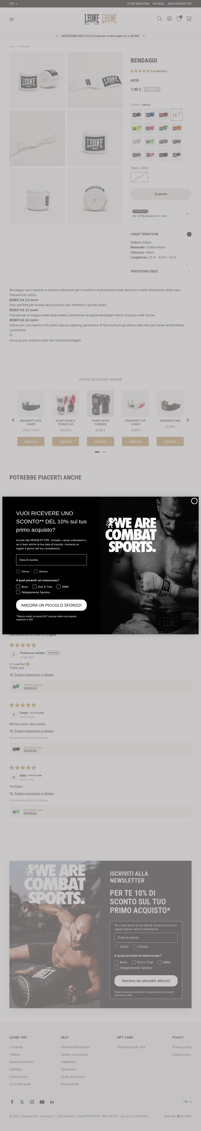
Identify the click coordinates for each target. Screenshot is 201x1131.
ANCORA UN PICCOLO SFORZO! (51, 605)
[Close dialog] (194, 501)
